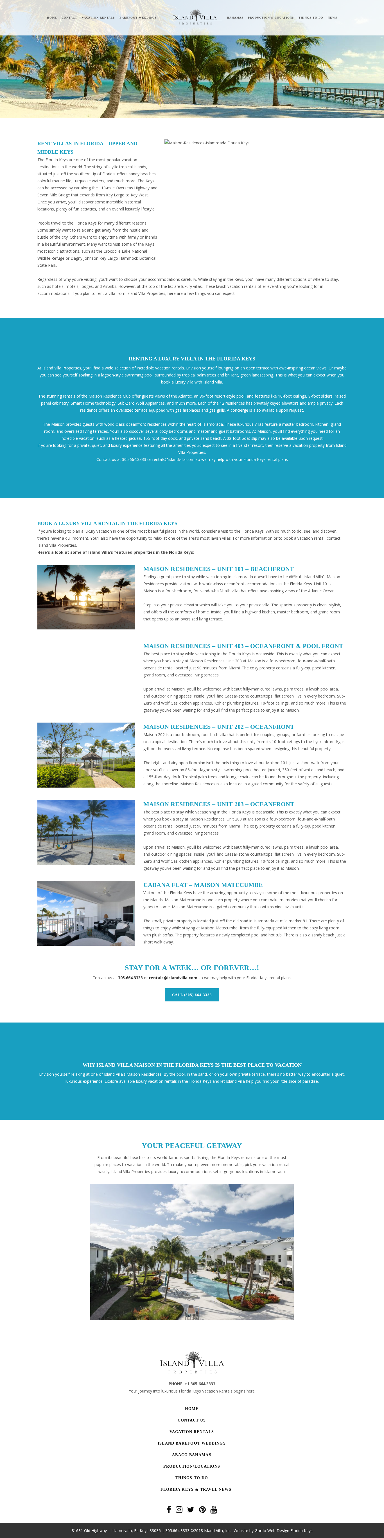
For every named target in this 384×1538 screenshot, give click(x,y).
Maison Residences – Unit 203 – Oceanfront (218, 804)
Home (191, 1409)
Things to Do (191, 1478)
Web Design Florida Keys (290, 1530)
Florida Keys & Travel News (196, 1489)
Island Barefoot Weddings (191, 1443)
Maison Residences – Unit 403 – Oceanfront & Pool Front (243, 645)
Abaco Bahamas (191, 1455)
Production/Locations (191, 1466)
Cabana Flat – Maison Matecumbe (203, 884)
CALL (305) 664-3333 (192, 995)
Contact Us (192, 1420)
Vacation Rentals (192, 1432)
